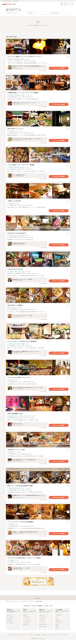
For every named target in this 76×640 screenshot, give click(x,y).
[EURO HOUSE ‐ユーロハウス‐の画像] (38, 118)
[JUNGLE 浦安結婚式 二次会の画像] (38, 403)
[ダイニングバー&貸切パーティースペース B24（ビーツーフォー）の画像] (38, 46)
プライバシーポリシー (24, 634)
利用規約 (14, 634)
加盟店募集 (44, 634)
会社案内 (10, 634)
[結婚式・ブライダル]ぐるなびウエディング (12, 601)
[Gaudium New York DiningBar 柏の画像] (38, 223)
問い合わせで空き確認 (59, 104)
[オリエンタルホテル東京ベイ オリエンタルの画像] (38, 367)
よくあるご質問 (64, 634)
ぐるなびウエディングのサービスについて (54, 634)
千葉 (34, 601)
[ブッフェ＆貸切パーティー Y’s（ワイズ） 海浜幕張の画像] (38, 154)
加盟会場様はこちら (38, 634)
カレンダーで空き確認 (59, 68)
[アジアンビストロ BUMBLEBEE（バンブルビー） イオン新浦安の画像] (38, 548)
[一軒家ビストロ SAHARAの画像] (38, 191)
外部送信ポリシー (31, 634)
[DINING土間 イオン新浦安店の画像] (38, 295)
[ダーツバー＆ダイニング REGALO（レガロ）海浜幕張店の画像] (38, 331)
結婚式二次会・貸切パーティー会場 (26, 601)
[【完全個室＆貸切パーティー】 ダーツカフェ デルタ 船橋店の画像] (38, 82)
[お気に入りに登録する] (67, 56)
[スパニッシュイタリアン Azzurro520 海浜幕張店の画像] (38, 512)
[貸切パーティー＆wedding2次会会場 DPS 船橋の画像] (38, 475)
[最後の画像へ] (68, 46)
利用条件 (18, 634)
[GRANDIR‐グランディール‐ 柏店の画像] (38, 439)
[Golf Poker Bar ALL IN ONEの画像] (38, 259)
